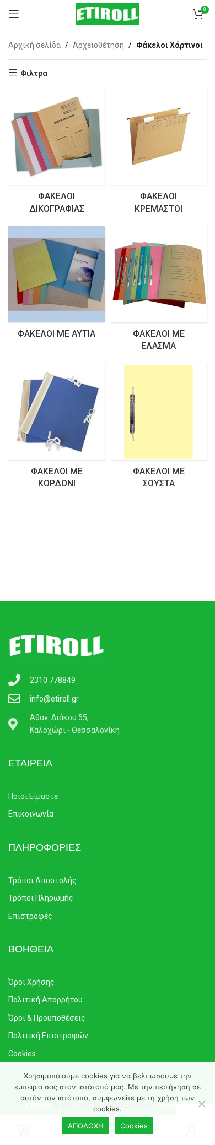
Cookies (134, 1125)
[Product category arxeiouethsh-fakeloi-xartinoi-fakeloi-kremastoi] (158, 155)
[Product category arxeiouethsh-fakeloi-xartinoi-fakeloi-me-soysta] (158, 430)
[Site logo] (107, 13)
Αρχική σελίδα (34, 45)
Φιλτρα (33, 73)
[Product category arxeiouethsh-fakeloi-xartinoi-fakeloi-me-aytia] (56, 286)
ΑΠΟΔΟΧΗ (86, 1125)
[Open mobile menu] (14, 14)
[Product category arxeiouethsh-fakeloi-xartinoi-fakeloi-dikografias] (56, 155)
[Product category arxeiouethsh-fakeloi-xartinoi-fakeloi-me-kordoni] (56, 430)
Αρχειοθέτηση (98, 45)
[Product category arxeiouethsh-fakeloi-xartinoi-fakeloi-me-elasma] (158, 292)
